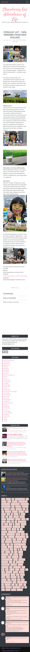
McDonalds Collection (6, 559)
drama (6, 524)
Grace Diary (16, 40)
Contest (8, 521)
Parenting (22, 40)
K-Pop (15, 552)
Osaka (6, 569)
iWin (21, 549)
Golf (2, 537)
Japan (2, 552)
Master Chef (15, 557)
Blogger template (6, 650)
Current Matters (22, 521)
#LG (13, 499)
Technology (7, 408)
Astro (2, 511)
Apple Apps (19, 509)
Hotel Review (7, 390)
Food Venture (7, 381)
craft (13, 521)
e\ (13, 524)
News (10, 567)
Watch (3, 590)
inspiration (4, 547)
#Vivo (13, 506)
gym (27, 537)
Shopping (6, 406)
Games (23, 534)
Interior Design (17, 547)
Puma (17, 574)
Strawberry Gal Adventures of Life (15, 14)
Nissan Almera (17, 567)
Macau (9, 557)
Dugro (10, 524)
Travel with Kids (8, 413)
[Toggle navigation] (27, 2)
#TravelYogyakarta (5, 506)
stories (14, 582)
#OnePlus (3, 501)
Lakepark (15, 554)
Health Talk (7, 386)
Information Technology (10, 391)
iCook (5, 418)
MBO (20, 557)
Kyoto (10, 554)
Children (3, 519)
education (23, 524)
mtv (14, 562)
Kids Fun (20, 552)
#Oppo (9, 501)
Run (18, 577)
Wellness (13, 590)
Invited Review (5, 549)
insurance (10, 547)
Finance (14, 529)
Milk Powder (22, 559)
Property (13, 574)
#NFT (27, 499)
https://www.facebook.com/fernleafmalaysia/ (15, 276)
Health (3, 539)
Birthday (6, 368)
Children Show (10, 519)
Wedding (6, 414)
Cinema (23, 519)
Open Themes (15, 650)
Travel (5, 409)
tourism (20, 585)
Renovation (13, 577)
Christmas (17, 519)
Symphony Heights (21, 582)
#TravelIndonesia (5, 504)
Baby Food (14, 511)
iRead (5, 419)
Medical (15, 559)
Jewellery (7, 552)
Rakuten (22, 574)
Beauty (6, 367)
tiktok (13, 585)
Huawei (24, 542)
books (8, 514)
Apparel (13, 509)
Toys (25, 585)
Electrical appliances (9, 375)
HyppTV (3, 544)
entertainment (16, 527)
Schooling (3, 579)
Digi (2, 524)
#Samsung (7, 362)
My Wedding (7, 394)
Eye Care (3, 529)
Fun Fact (3, 534)
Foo (18, 529)
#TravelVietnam (24, 504)
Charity (10, 516)
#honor (3, 499)
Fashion (9, 529)
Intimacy (24, 547)
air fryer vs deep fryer (10, 641)
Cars (7, 516)
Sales (22, 577)
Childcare (6, 371)
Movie (10, 562)
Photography (7, 399)
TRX (23, 587)
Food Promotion (12, 532)
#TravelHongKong (23, 501)
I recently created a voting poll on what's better (17, 638)
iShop (5, 421)
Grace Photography (20, 537)
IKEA (12, 544)
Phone (3, 572)
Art (27, 509)
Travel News (7, 411)
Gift (27, 534)
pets (27, 569)
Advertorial (7, 363)
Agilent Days (25, 506)
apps (24, 509)
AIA (2, 509)
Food (5, 378)
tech (2, 585)
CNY (27, 519)
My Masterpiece (5, 564)
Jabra (24, 549)
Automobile (8, 511)
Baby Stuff (6, 365)
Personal (6, 398)
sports (22, 579)
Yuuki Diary (7, 416)
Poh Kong (15, 572)
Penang (17, 569)
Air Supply (6, 509)
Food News (7, 380)
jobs (12, 552)
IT (18, 549)
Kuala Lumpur (4, 554)
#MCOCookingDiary (9, 360)
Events (6, 376)
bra (12, 514)
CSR (16, 521)
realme (3, 577)
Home (5, 388)
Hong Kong (19, 539)
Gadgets (6, 383)
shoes (8, 579)
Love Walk (6, 393)
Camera (23, 514)
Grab (6, 537)
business (16, 514)
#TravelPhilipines (15, 504)
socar (18, 579)
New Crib (20, 564)
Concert (6, 373)
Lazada (21, 554)
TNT (16, 585)
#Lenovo (8, 499)
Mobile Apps (4, 562)
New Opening (4, 567)
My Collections (19, 562)
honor (24, 539)
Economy (17, 524)
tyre (26, 587)
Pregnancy (7, 401)
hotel (2, 542)
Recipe (6, 404)
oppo (2, 569)
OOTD (23, 567)
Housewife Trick (17, 542)
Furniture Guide (11, 534)
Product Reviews (8, 403)
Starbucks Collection (6, 582)
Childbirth (6, 370)
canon (2, 516)
